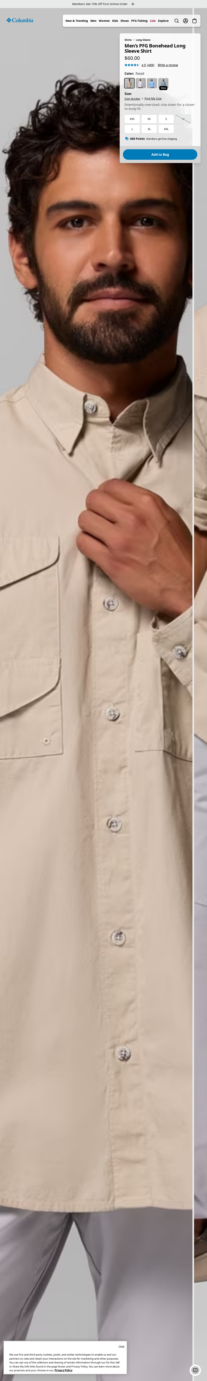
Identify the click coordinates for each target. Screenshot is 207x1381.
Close (122, 1346)
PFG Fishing (139, 21)
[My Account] (185, 20)
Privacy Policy (63, 1370)
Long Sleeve (143, 40)
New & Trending (76, 21)
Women (104, 21)
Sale (153, 21)
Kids (115, 21)
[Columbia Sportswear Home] (19, 20)
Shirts (128, 40)
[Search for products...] (176, 20)
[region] (103, 694)
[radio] (129, 83)
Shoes (124, 21)
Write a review (168, 65)
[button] (195, 1370)
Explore (163, 21)
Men (93, 21)
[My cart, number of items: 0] (194, 20)
